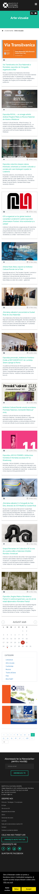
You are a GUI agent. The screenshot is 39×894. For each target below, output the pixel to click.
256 (27, 738)
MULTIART (9, 679)
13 (3, 738)
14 (7, 738)
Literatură (9, 660)
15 (11, 738)
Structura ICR (6, 808)
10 (25, 735)
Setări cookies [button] (7, 889)
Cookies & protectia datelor (10, 830)
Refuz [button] (16, 889)
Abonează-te (20, 773)
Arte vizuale (10, 663)
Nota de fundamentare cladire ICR (12, 824)
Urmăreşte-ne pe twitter (14, 839)
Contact (4, 827)
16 (15, 738)
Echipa (4, 805)
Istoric (3, 814)
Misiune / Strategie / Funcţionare (12, 802)
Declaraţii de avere (7, 818)
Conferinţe (9, 666)
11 (28, 735)
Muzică (8, 669)
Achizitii (4, 821)
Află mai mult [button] (8, 882)
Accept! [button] (29, 889)
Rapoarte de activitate (8, 811)
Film (7, 676)
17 (19, 738)
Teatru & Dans (11, 672)
